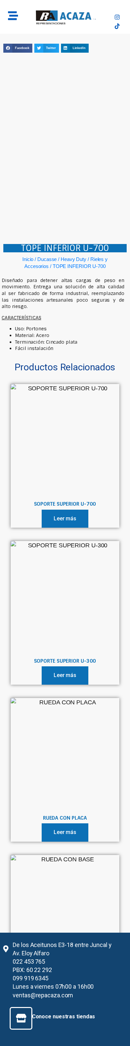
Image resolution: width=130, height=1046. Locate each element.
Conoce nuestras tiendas (63, 1016)
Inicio (27, 259)
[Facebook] (117, 8)
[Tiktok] (117, 26)
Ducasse (47, 259)
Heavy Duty (73, 259)
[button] (17, 48)
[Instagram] (117, 17)
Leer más (65, 518)
